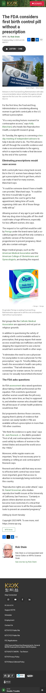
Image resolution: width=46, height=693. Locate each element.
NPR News (9, 530)
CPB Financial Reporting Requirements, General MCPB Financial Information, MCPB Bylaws (22, 646)
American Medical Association (16, 253)
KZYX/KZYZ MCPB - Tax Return (16, 652)
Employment (9, 620)
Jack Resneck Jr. (13, 435)
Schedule (8, 615)
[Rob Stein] (7, 550)
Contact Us (9, 625)
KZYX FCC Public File (12, 630)
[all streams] (43, 690)
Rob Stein (15, 37)
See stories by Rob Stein (26, 562)
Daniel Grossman (13, 490)
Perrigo (8, 231)
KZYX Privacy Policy (12, 657)
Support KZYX (10, 610)
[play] (3, 690)
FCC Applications (11, 640)
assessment (15, 385)
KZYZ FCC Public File (12, 635)
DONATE (38, 3)
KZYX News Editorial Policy (14, 662)
